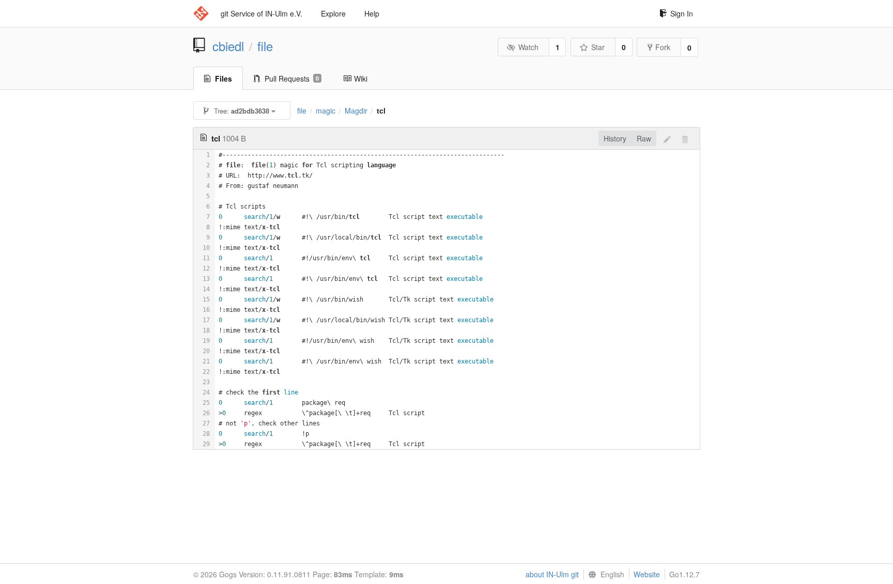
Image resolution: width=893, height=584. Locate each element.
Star (598, 47)
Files (223, 78)
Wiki (360, 78)
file (265, 46)
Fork (662, 47)
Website (647, 574)
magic (325, 110)
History (615, 138)
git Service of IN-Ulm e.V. (261, 13)
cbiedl (228, 46)
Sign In (681, 13)
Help (371, 13)
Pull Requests (292, 78)
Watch (528, 47)
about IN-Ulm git (552, 574)
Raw (644, 138)
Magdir (356, 110)
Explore (333, 13)
